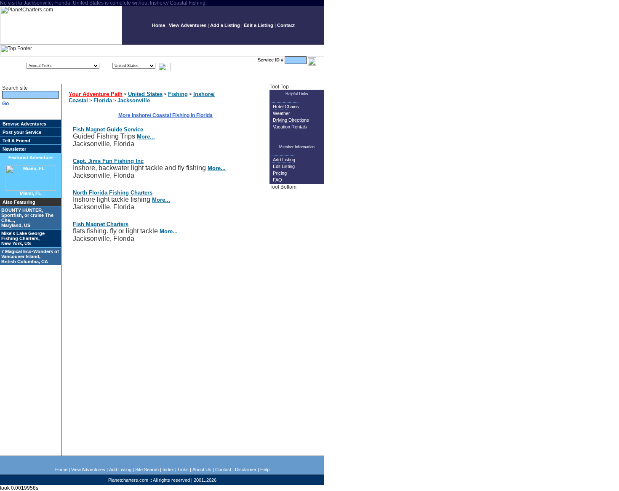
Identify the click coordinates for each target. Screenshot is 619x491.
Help (264, 469)
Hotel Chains (286, 106)
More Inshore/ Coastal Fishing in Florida (165, 115)
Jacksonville (133, 100)
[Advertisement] (298, 322)
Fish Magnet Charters (100, 224)
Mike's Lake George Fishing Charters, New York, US (23, 238)
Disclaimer (245, 469)
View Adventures (187, 25)
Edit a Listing (258, 25)
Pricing (280, 173)
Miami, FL (30, 193)
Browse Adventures (24, 123)
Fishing (178, 94)
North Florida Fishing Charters (112, 192)
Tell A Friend (16, 140)
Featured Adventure (30, 157)
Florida (102, 100)
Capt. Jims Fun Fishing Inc (108, 161)
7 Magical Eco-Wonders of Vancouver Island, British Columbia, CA (30, 256)
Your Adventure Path (96, 94)
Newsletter (14, 149)
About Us (201, 469)
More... (146, 136)
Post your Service (22, 132)
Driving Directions (291, 120)
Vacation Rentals (290, 126)
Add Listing (284, 159)
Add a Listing (225, 25)
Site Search (147, 469)
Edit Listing (284, 166)
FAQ (277, 179)
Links (183, 469)
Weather (281, 113)
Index (168, 469)
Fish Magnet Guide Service (108, 129)
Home (158, 25)
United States (145, 94)
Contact (286, 25)
